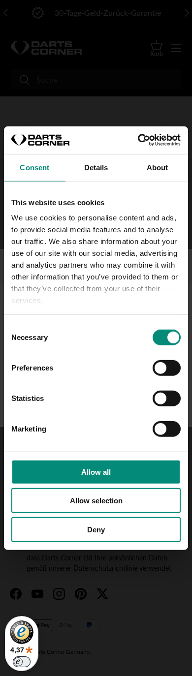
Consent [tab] (34, 167)
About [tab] (157, 167)
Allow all (96, 471)
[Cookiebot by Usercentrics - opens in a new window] (138, 140)
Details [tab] (96, 167)
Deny (96, 529)
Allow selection (96, 500)
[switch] (167, 367)
